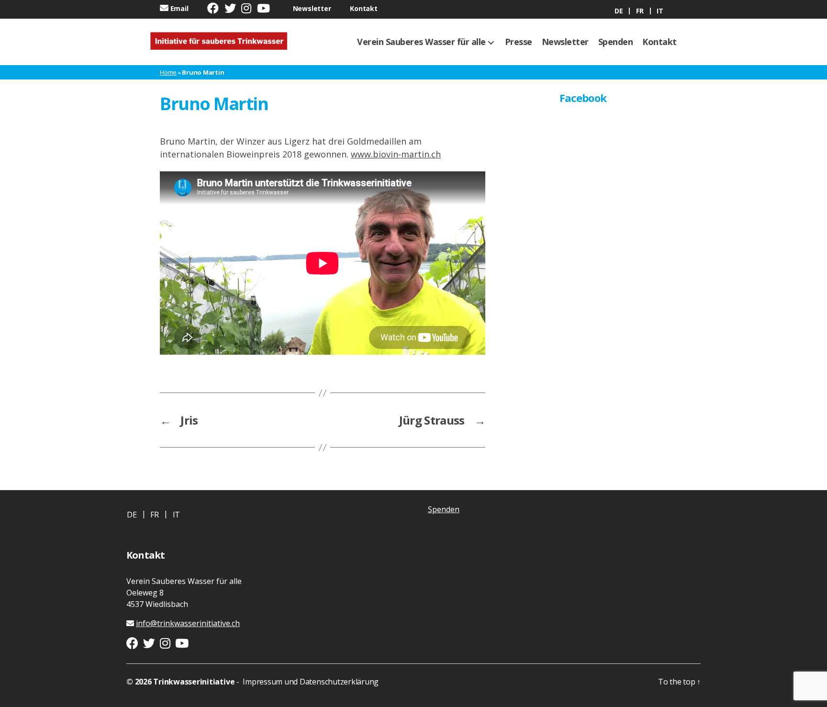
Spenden (615, 42)
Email (179, 8)
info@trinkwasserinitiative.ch (188, 623)
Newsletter (312, 8)
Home (168, 72)
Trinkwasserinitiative (194, 681)
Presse (518, 42)
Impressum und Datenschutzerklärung (310, 681)
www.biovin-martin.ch (396, 154)
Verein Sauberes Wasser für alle (421, 42)
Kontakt (363, 8)
